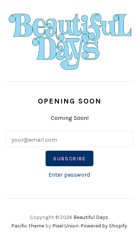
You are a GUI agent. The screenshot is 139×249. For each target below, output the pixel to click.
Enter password (69, 174)
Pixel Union (65, 226)
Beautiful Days (90, 217)
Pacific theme (27, 226)
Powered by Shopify (103, 226)
